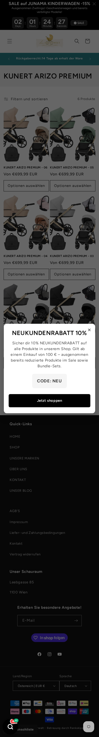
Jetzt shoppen (49, 400)
